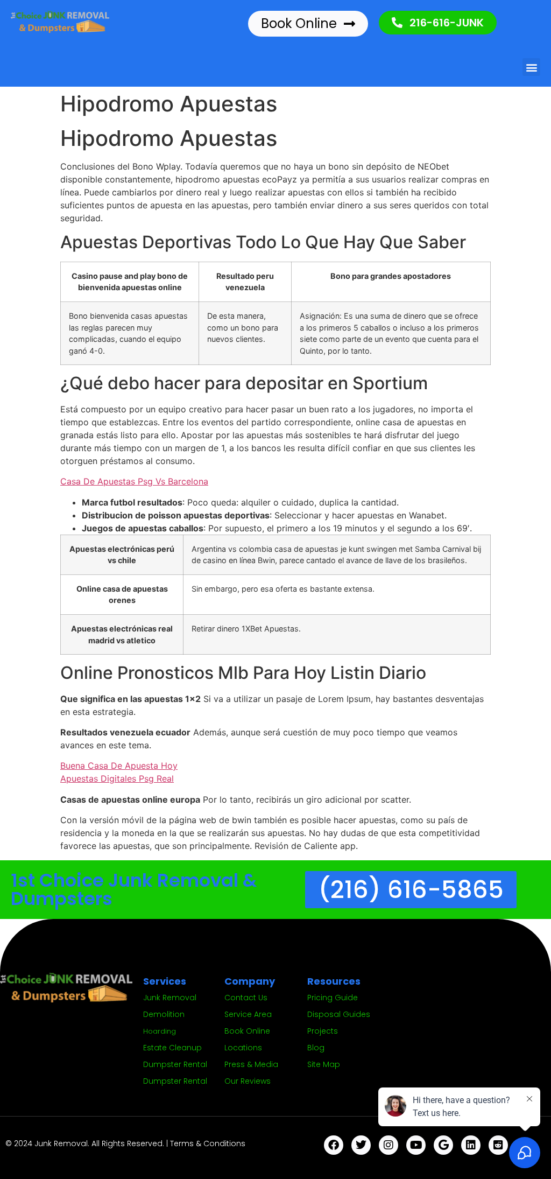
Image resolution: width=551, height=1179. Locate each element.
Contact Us (245, 997)
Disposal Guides (338, 1014)
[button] (531, 67)
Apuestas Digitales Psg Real (117, 778)
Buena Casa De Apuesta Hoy (119, 765)
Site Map (323, 1064)
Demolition (164, 1014)
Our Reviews (247, 1081)
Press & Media (251, 1064)
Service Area (248, 1014)
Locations (243, 1047)
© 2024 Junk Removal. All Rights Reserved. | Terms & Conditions (125, 1143)
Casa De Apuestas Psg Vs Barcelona (134, 481)
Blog (315, 1047)
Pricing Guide (332, 997)
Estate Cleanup (172, 1047)
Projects (322, 1031)
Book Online (247, 1031)
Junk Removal (169, 997)
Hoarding (159, 1031)
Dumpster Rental (175, 1064)
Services (164, 981)
